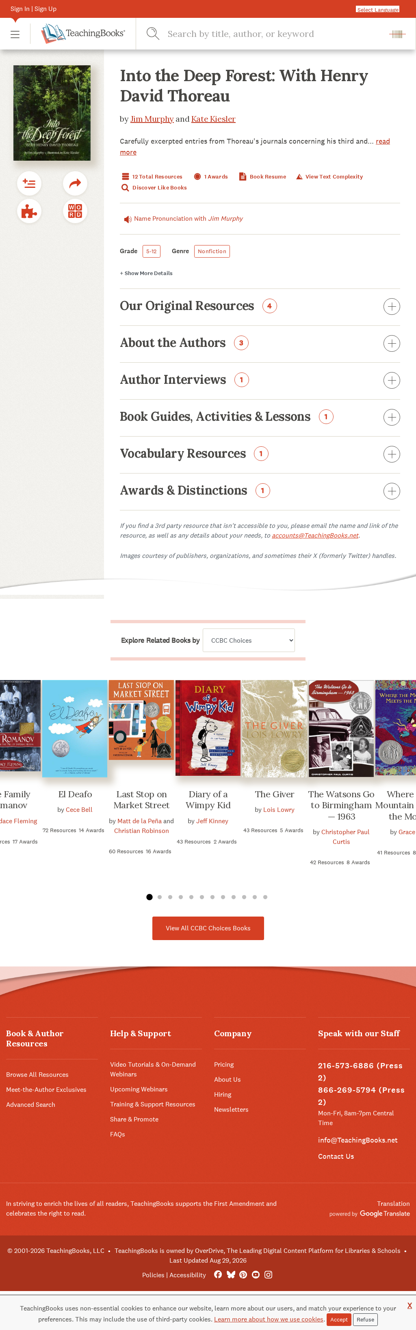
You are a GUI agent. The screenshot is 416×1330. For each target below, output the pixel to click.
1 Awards (215, 177)
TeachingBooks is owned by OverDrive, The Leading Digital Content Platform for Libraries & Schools (258, 1250)
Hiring (222, 1094)
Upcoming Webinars (139, 1089)
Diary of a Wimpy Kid (208, 799)
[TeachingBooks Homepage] (77, 34)
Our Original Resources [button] (196, 306)
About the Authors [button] (182, 343)
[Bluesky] (230, 1275)
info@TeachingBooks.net (358, 1140)
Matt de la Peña (139, 821)
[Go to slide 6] (202, 897)
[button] (15, 34)
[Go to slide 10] (244, 897)
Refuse (365, 1319)
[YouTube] (255, 1275)
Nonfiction (212, 251)
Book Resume (267, 177)
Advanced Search (30, 1104)
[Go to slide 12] (265, 897)
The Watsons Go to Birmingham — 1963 (341, 805)
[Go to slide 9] (234, 897)
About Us (227, 1079)
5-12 (151, 251)
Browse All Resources (37, 1074)
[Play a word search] (75, 211)
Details (146, 273)
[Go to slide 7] (212, 897)
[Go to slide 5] (191, 897)
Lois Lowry (279, 809)
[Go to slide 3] (170, 897)
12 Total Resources (156, 177)
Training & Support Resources (152, 1104)
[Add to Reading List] (29, 183)
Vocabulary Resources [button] (191, 454)
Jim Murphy (152, 119)
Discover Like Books (159, 188)
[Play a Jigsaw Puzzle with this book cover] (29, 211)
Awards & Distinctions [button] (192, 491)
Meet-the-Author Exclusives (46, 1089)
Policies (153, 1275)
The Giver (275, 794)
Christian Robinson (141, 830)
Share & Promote (134, 1119)
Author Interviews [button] (181, 380)
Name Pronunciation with (188, 218)
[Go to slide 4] (181, 897)
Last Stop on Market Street (141, 799)
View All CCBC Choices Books (208, 928)
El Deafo (75, 794)
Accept (339, 1319)
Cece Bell (79, 809)
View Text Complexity (333, 177)
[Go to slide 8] (223, 897)
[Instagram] (268, 1275)
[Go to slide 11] (255, 897)
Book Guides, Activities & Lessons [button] (224, 417)
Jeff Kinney (212, 821)
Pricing (224, 1064)
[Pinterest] (243, 1275)
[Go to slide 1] (149, 897)
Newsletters (231, 1109)
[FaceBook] (217, 1275)
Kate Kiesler (213, 119)
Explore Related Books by (160, 640)
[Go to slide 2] (160, 897)
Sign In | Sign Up (33, 8)
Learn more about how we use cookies (268, 1319)
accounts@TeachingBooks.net (315, 535)
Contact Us (336, 1156)
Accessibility (187, 1275)
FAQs (117, 1134)
